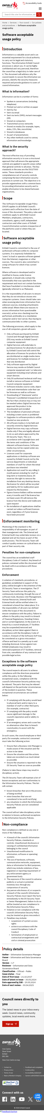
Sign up (9, 1024)
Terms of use (8, 1073)
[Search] (39, 14)
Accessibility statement (33, 1073)
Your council (24, 22)
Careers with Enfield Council (34, 1076)
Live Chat (38, 1097)
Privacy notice (8, 1070)
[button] (40, 8)
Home (4, 22)
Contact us (7, 1067)
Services (13, 22)
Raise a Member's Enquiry (12, 1076)
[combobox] (22, 14)
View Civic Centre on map (11, 1060)
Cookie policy (29, 1070)
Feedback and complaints (34, 1067)
